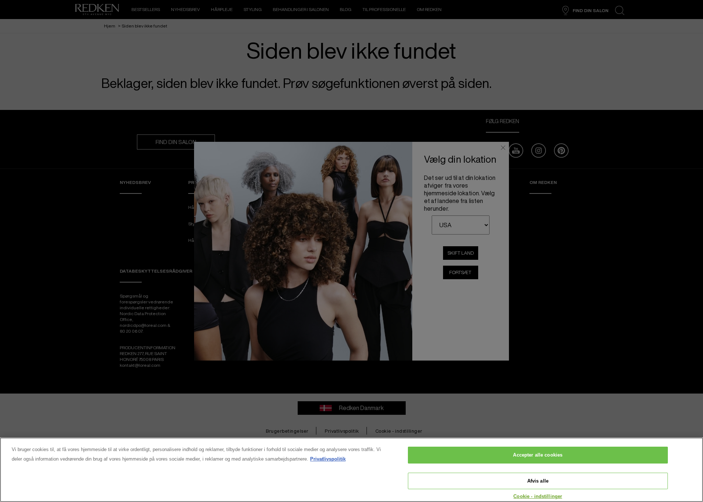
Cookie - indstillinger (537, 496)
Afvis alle (537, 481)
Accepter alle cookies (537, 455)
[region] (351, 470)
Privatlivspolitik (328, 459)
